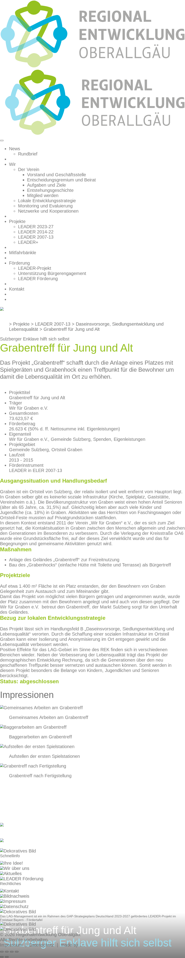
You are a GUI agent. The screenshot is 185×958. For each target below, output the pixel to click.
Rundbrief (27, 153)
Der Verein (28, 169)
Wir (12, 164)
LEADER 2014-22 (35, 231)
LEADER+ (28, 242)
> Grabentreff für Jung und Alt (69, 329)
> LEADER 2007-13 (50, 324)
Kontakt (16, 288)
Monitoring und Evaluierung (45, 205)
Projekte (17, 221)
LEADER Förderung (38, 278)
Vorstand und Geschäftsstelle (56, 174)
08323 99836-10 (16, 830)
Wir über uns (16, 868)
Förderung (19, 263)
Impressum (15, 901)
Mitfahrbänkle (22, 252)
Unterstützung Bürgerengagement (52, 273)
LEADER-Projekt (34, 268)
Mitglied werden (42, 195)
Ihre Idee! (13, 863)
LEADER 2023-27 (35, 226)
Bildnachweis (16, 896)
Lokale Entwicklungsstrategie (47, 200)
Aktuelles (13, 873)
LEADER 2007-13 (35, 237)
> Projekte (19, 324)
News (14, 148)
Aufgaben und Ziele (46, 185)
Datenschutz (16, 906)
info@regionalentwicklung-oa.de (32, 845)
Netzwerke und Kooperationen (48, 211)
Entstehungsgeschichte (50, 190)
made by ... (72, 944)
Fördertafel (34, 920)
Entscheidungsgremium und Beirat (61, 179)
